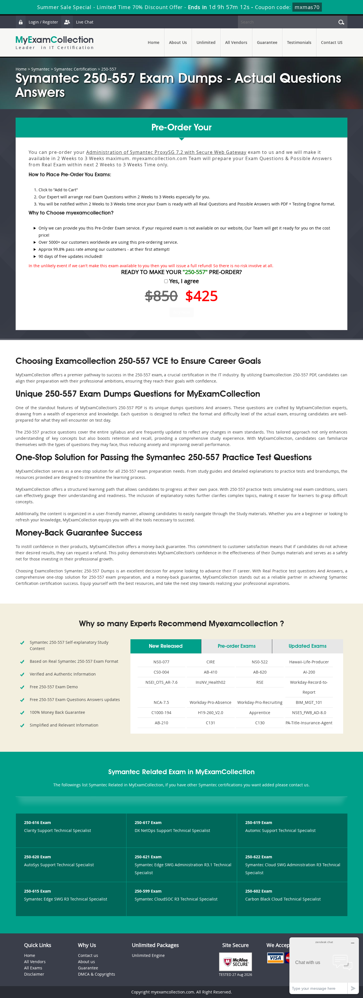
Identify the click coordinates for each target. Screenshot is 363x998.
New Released (166, 646)
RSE (259, 682)
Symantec (40, 69)
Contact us (88, 955)
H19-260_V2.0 (210, 712)
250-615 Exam (37, 891)
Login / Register (43, 22)
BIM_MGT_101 (309, 702)
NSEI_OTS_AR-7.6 (161, 682)
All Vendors (236, 42)
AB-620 (260, 672)
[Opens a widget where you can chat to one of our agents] (324, 965)
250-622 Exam (258, 856)
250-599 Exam (148, 891)
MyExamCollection (54, 42)
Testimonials (299, 42)
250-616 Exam (37, 822)
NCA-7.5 (161, 702)
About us (86, 961)
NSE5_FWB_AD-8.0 (309, 712)
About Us (178, 42)
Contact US (332, 42)
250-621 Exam (148, 856)
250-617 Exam (148, 822)
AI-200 (309, 672)
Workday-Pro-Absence (210, 702)
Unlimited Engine (148, 955)
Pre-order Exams (237, 646)
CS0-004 (161, 672)
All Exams (33, 968)
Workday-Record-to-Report (309, 687)
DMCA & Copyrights (96, 974)
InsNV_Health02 (210, 682)
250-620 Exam (37, 856)
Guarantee (267, 42)
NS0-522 (260, 661)
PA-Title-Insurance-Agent (309, 722)
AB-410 (210, 672)
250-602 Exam (258, 891)
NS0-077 (161, 661)
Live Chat (84, 22)
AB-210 (161, 722)
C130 (260, 722)
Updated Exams (307, 646)
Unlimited (206, 42)
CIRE (210, 661)
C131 (210, 722)
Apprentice (259, 712)
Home (153, 42)
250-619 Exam (258, 822)
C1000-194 (161, 712)
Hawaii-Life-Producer (309, 661)
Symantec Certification (75, 69)
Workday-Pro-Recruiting (259, 702)
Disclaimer (34, 974)
